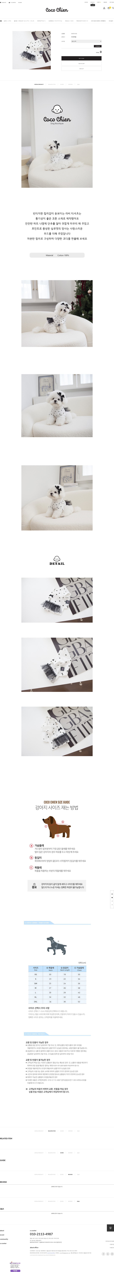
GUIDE (62, 84)
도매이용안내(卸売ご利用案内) (98, 21)
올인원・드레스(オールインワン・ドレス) (24, 21)
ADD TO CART (82, 63)
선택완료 (97, 46)
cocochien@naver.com (65, 1253)
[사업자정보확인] (51, 1253)
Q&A (78, 84)
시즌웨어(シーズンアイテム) (55, 21)
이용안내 (112, 1247)
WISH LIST (81, 68)
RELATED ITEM (52, 84)
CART (99, 2)
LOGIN (86, 2)
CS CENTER (13, 2)
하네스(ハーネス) (69, 21)
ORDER (105, 2)
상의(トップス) (7, 21)
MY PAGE (112, 2)
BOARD (20, 2)
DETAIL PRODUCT (39, 84)
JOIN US (92, 2)
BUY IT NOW (81, 58)
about (2, 1230)
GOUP (110, 1228)
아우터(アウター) (41, 21)
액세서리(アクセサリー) (82, 21)
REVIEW (70, 84)
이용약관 (112, 1244)
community (4, 1239)
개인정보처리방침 (109, 1241)
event (2, 1235)
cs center (3, 1243)
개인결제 (111, 21)
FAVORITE (4, 2)
